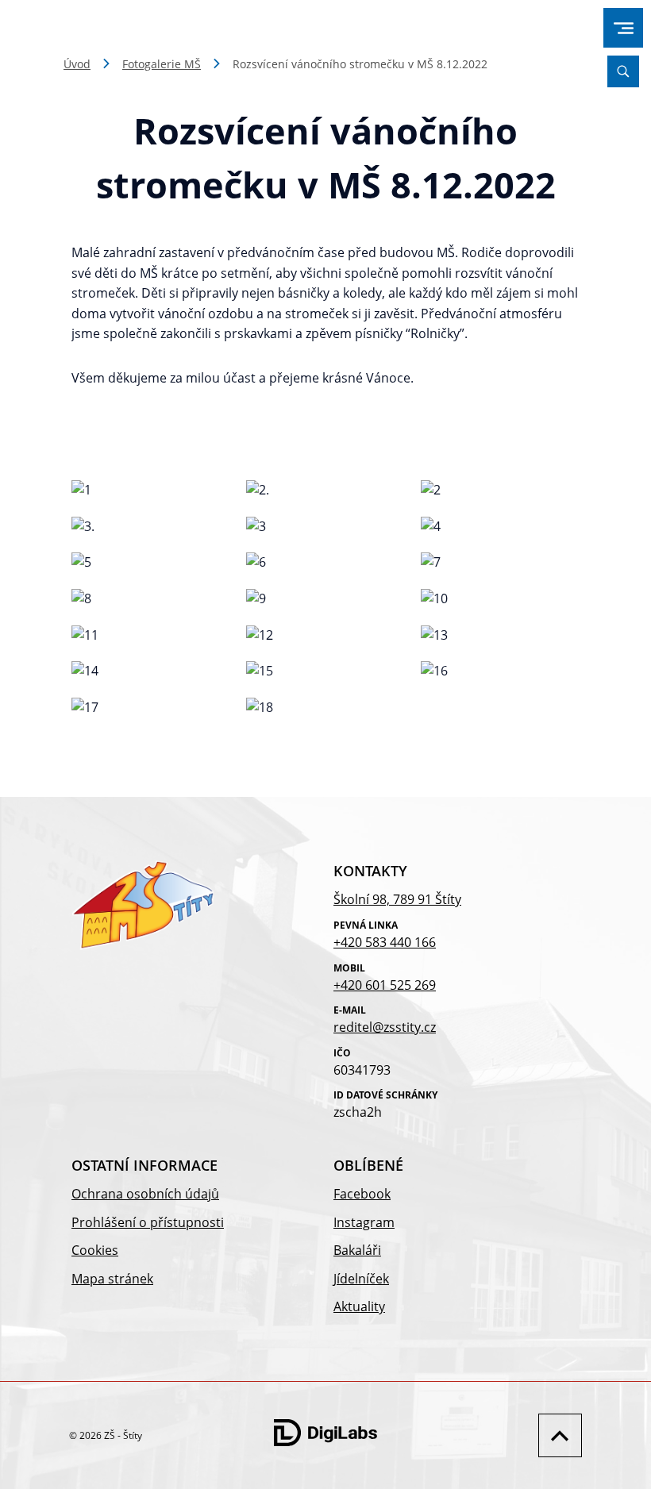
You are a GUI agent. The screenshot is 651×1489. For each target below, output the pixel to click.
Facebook (362, 1193)
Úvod (77, 63)
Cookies (94, 1250)
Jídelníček (361, 1278)
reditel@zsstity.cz (384, 1027)
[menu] (623, 28)
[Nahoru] (556, 1435)
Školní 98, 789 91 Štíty (397, 899)
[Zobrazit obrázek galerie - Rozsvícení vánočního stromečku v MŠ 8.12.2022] (151, 490)
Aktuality (359, 1306)
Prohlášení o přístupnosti (147, 1222)
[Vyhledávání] (623, 71)
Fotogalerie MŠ (161, 63)
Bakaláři (357, 1250)
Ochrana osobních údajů (145, 1193)
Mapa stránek (112, 1278)
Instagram (364, 1222)
